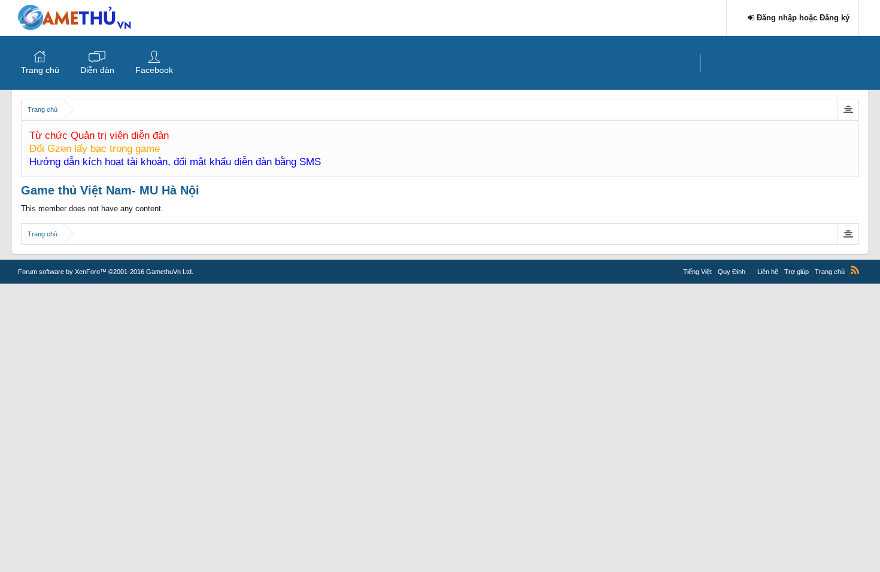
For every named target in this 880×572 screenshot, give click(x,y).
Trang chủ (40, 70)
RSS (855, 270)
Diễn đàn (97, 70)
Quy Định (731, 271)
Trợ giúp (796, 271)
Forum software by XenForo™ (105, 271)
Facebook (154, 70)
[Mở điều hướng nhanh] (847, 109)
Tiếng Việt (697, 271)
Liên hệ (767, 271)
